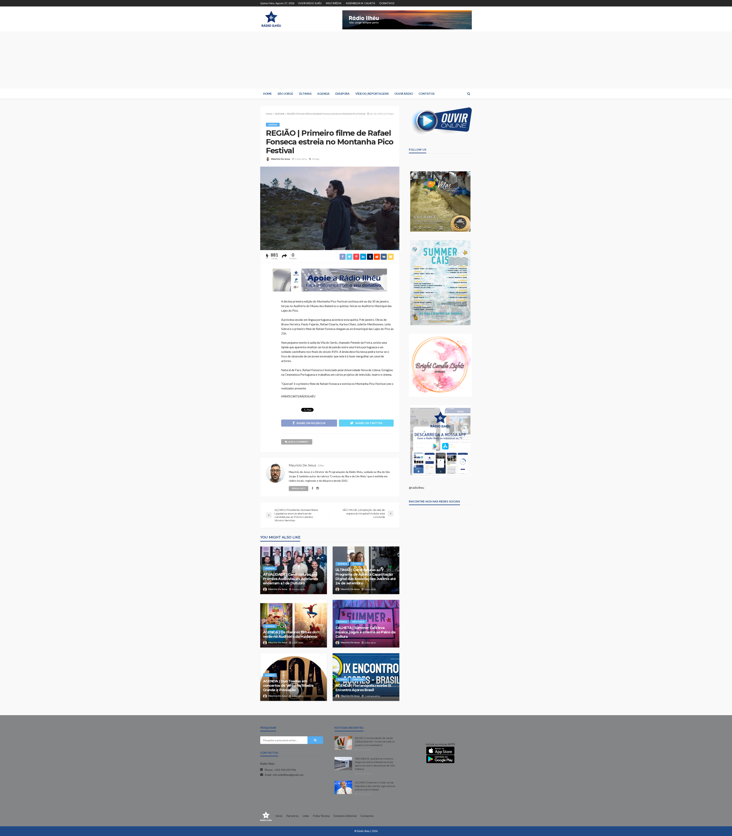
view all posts (298, 488)
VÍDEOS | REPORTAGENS (372, 93)
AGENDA (323, 93)
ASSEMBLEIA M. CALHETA (360, 3)
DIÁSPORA (342, 93)
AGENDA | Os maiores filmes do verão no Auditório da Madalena (290, 634)
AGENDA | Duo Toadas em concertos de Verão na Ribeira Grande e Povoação (288, 685)
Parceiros (292, 816)
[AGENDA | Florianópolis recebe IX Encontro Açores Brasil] (366, 677)
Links (306, 816)
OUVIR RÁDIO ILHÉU (310, 3)
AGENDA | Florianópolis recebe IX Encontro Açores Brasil (363, 688)
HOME (267, 93)
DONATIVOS (387, 3)
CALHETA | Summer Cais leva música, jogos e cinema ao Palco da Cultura (366, 632)
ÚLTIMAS (305, 93)
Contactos (367, 816)
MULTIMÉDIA (333, 3)
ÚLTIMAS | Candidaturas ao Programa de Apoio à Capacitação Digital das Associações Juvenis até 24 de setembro (366, 576)
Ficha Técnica (321, 816)
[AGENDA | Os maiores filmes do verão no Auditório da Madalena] (293, 623)
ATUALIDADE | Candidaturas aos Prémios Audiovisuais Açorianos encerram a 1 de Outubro (290, 579)
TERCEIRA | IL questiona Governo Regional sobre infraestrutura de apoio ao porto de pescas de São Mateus (375, 764)
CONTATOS (426, 93)
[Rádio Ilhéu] (271, 18)
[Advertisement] (366, 60)
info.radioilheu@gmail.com (288, 774)
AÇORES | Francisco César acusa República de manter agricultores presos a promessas (375, 786)
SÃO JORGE (285, 93)
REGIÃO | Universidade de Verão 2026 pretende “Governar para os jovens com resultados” (375, 741)
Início (279, 816)
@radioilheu (416, 487)
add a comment (298, 441)
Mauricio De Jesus (280, 158)
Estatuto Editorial (345, 816)
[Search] (468, 94)
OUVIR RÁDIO (403, 93)
